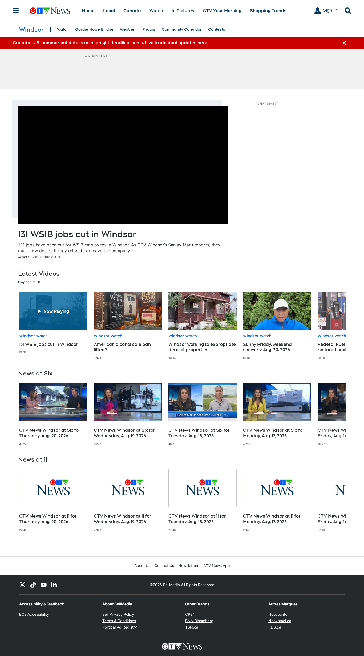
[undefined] (53, 323)
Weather (128, 29)
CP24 (190, 614)
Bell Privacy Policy (118, 614)
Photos (148, 29)
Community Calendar (182, 29)
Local (109, 10)
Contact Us (164, 565)
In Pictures (183, 10)
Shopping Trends (268, 10)
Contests (216, 29)
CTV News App (216, 565)
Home (88, 10)
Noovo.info (277, 614)
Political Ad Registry (119, 627)
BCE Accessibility (34, 614)
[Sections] (16, 10)
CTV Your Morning (222, 10)
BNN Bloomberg (199, 620)
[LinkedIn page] (54, 585)
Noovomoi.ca (279, 620)
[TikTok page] (33, 585)
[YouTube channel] (44, 585)
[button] (335, 326)
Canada (132, 10)
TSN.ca (191, 627)
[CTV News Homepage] (50, 10)
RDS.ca (274, 627)
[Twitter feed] (22, 585)
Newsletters (188, 565)
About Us (142, 565)
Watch (156, 10)
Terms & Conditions (119, 620)
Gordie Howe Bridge (94, 29)
